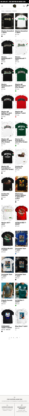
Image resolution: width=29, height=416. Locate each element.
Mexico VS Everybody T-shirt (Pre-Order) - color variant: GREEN (15, 145)
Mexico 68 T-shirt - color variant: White (1, 227)
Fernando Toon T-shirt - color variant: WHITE (1, 279)
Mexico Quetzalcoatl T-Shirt (6, 58)
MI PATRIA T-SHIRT (19, 301)
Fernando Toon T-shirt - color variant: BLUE (15, 253)
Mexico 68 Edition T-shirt (20, 112)
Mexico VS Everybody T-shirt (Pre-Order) (21, 140)
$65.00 (17, 252)
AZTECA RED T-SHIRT (20, 223)
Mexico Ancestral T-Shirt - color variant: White (15, 36)
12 (17, 337)
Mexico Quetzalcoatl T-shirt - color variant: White (15, 63)
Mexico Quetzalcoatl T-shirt (20, 58)
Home (2, 11)
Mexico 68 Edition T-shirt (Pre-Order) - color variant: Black (1, 118)
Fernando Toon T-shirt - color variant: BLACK (15, 279)
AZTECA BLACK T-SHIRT (7, 249)
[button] (24, 6)
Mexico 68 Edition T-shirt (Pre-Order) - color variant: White (1, 145)
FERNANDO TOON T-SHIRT (6, 326)
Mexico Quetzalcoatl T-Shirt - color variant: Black (1, 63)
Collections (8, 11)
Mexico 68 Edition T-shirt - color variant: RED (15, 116)
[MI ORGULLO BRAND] (14, 6)
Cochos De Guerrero (19, 167)
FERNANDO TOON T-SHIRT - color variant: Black (1, 331)
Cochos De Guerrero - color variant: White (15, 171)
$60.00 (17, 328)
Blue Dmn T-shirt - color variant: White (15, 329)
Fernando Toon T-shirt (20, 249)
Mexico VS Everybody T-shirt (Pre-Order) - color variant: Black (1, 173)
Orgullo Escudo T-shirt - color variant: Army (1, 305)
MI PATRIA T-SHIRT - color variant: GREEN (15, 305)
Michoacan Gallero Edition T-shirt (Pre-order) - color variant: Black (15, 201)
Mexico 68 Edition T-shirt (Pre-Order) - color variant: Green (15, 91)
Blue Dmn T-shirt (21, 326)
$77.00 (3, 34)
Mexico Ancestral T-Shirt (7, 31)
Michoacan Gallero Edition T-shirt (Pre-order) (20, 196)
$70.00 (17, 169)
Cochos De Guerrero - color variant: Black (1, 198)
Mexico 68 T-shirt (6, 223)
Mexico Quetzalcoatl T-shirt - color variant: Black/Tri (1, 91)
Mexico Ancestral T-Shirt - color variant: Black (1, 36)
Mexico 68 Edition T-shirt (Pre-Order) (20, 86)
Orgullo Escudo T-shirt (6, 301)
